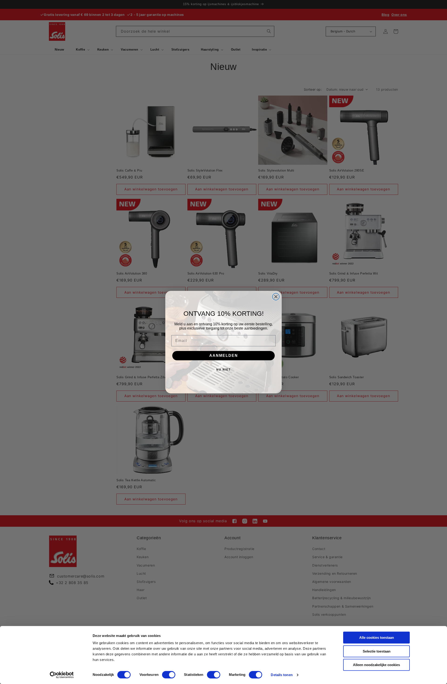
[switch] (168, 674)
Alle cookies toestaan (376, 637)
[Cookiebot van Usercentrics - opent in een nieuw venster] (61, 674)
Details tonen (281, 675)
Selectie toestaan (376, 651)
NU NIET (223, 369)
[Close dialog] (275, 296)
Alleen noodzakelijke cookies (376, 665)
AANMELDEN (223, 355)
